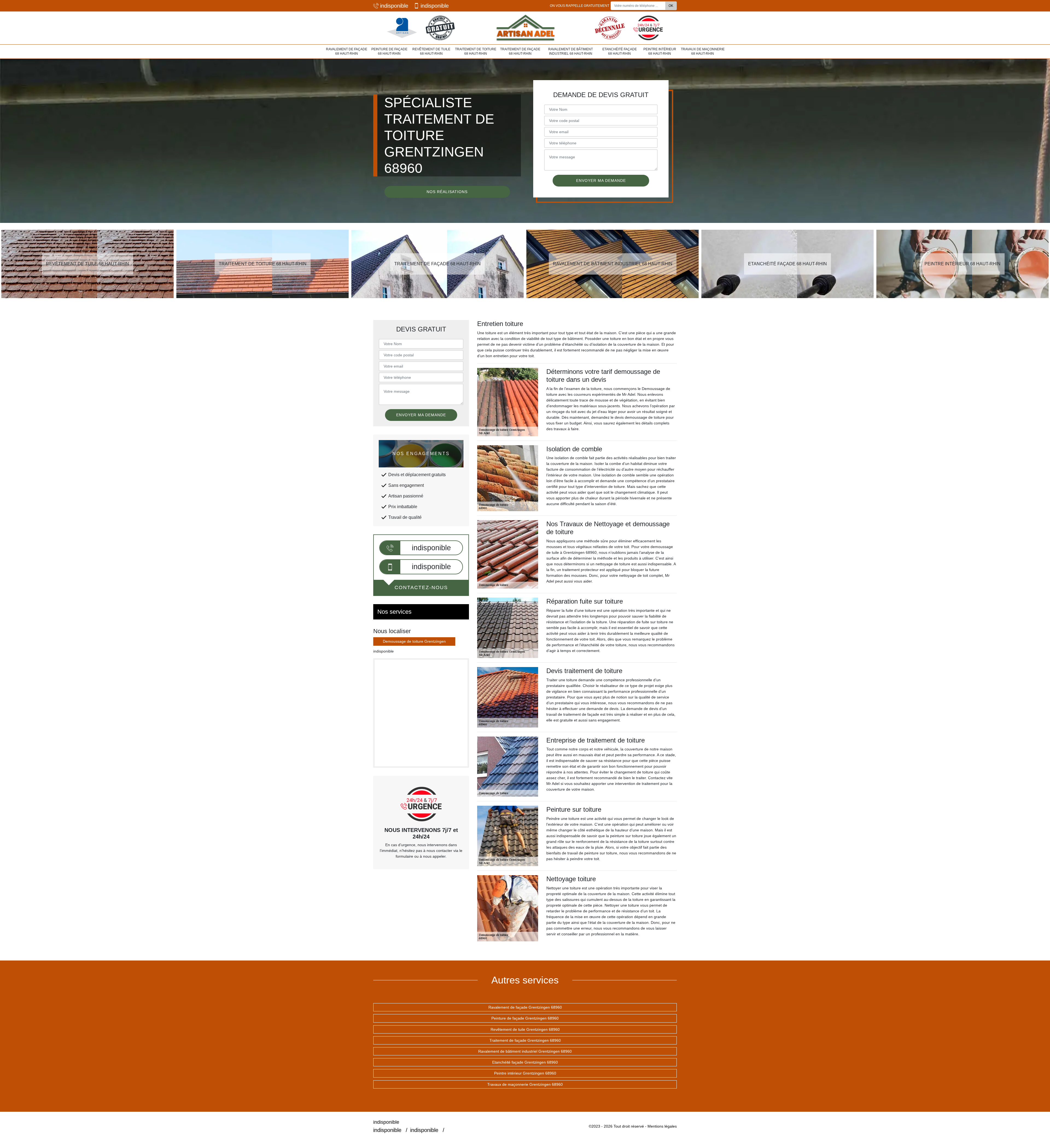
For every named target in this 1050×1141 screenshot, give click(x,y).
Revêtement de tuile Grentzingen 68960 (525, 1029)
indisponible (394, 6)
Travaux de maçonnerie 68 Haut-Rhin (703, 51)
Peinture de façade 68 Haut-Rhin (389, 51)
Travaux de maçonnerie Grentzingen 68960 (525, 1084)
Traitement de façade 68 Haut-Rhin (520, 51)
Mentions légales (662, 1126)
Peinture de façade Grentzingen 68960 (525, 1018)
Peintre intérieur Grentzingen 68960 (525, 1073)
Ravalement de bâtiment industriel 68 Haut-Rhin (570, 51)
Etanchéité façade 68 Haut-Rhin (619, 51)
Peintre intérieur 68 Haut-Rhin (659, 51)
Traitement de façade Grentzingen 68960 (525, 1040)
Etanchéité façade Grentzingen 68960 (525, 1062)
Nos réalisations (447, 192)
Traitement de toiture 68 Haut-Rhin (475, 51)
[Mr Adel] (525, 28)
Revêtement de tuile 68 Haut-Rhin (431, 51)
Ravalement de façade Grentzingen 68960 (525, 1007)
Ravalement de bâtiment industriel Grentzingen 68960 (525, 1051)
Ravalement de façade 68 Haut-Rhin (346, 51)
